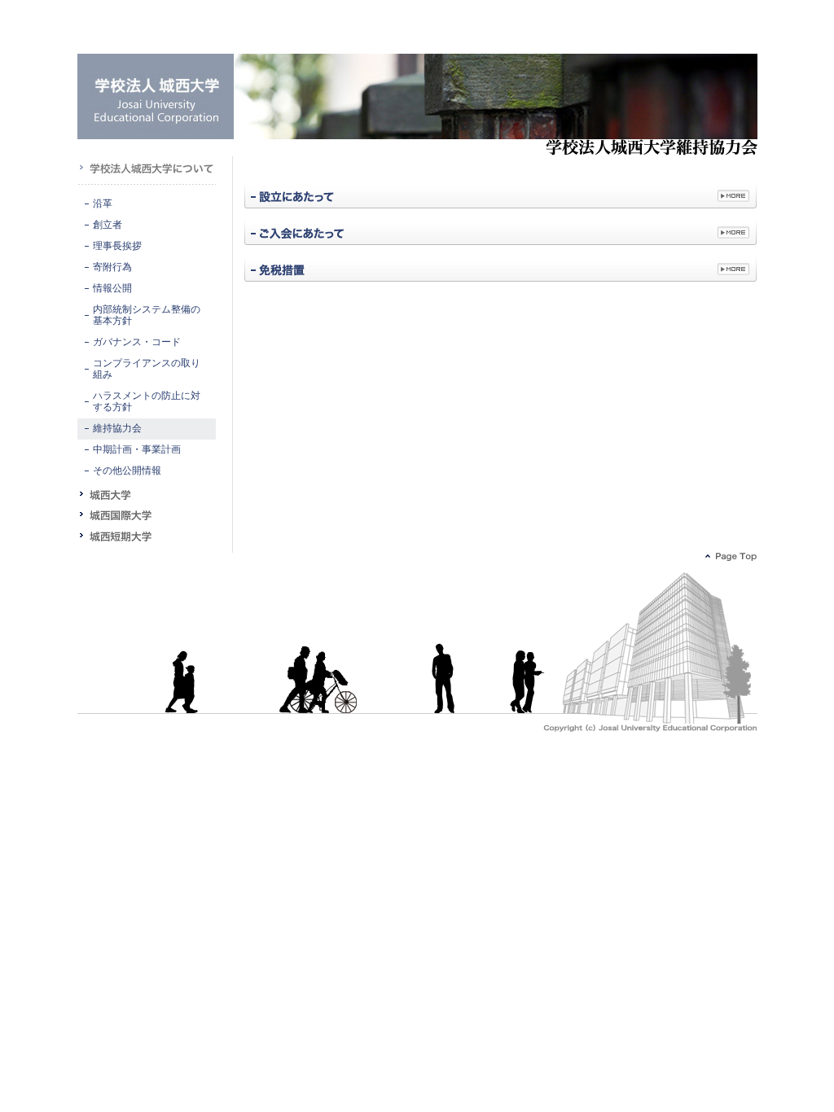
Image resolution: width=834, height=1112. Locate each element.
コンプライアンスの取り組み (146, 369)
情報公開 (112, 288)
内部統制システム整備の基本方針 (146, 315)
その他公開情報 (127, 471)
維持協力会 (117, 428)
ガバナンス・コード (137, 342)
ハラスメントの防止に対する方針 (146, 402)
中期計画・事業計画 (137, 449)
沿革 (102, 204)
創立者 (107, 225)
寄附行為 (112, 267)
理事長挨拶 (117, 246)
